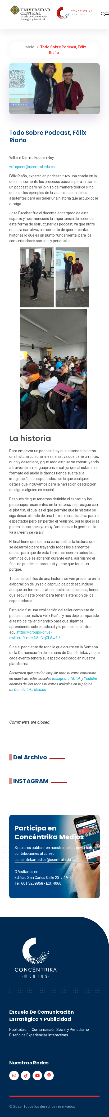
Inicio (29, 47)
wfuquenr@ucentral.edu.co (32, 167)
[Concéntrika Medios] (51, 13)
